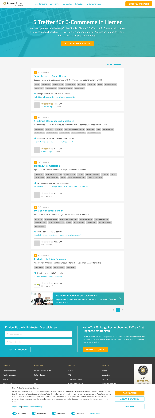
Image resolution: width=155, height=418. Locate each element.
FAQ (69, 375)
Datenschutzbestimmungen (33, 407)
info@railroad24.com (59, 186)
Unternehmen (39, 375)
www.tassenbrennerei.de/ (65, 97)
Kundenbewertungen (75, 383)
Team (36, 379)
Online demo (106, 379)
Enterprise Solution (10, 383)
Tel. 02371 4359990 (41, 186)
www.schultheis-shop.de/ (64, 142)
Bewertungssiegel (9, 371)
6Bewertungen (47, 151)
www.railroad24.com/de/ (78, 186)
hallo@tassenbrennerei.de (44, 97)
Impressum (16, 407)
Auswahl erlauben (129, 399)
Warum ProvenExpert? (42, 371)
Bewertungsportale (75, 379)
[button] (41, 3)
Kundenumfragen (9, 375)
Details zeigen (95, 413)
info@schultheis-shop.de (43, 142)
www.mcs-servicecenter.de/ (70, 235)
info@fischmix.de (40, 276)
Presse (104, 371)
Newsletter (106, 375)
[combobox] (38, 334)
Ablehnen (130, 406)
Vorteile (5, 379)
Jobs (35, 383)
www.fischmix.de (55, 276)
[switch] (34, 413)
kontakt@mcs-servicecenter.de (45, 235)
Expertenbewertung (109, 383)
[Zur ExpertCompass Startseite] (18, 3)
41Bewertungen (47, 106)
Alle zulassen (130, 393)
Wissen (70, 371)
